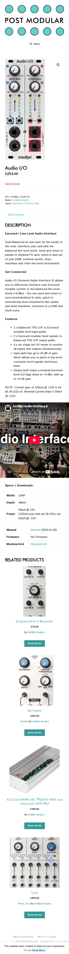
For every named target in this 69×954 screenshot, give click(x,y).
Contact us (47, 942)
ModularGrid (39, 544)
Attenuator (17, 203)
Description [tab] (16, 214)
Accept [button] (27, 950)
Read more (35, 643)
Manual (35, 529)
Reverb (24, 721)
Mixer (21, 903)
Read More (38, 950)
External (28, 203)
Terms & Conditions (23, 937)
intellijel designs (21, 200)
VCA (27, 903)
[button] (58, 65)
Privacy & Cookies (46, 937)
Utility (37, 203)
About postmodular (26, 942)
